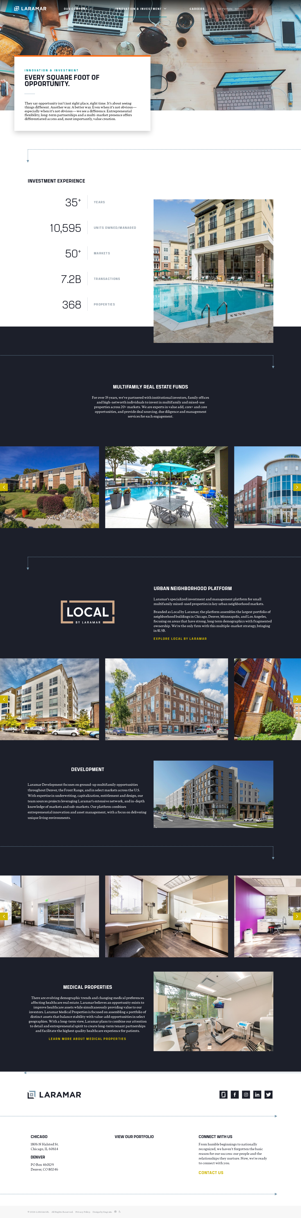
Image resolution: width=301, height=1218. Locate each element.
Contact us (211, 1172)
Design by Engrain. (102, 1211)
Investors (240, 8)
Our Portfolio (224, 8)
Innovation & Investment (139, 8)
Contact (252, 8)
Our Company (76, 8)
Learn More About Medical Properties (87, 1039)
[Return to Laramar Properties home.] (54, 1095)
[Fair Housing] (115, 1211)
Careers (197, 8)
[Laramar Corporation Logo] (30, 8)
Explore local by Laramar (180, 638)
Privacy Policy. (83, 1211)
